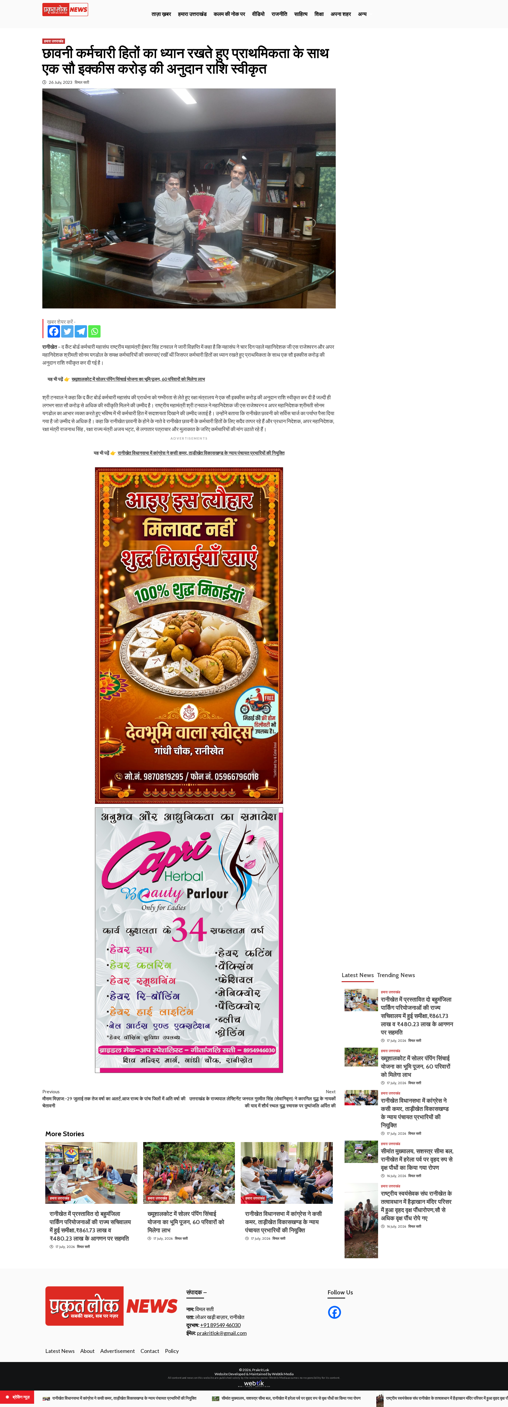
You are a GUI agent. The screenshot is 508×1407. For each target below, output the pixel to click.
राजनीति (279, 14)
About (87, 1351)
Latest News (60, 1351)
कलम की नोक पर (229, 14)
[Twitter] (67, 331)
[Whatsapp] (94, 331)
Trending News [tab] (396, 975)
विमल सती (82, 82)
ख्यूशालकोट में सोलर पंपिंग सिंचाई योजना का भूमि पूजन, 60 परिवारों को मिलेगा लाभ (186, 1222)
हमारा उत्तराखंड (192, 14)
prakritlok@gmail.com (222, 1333)
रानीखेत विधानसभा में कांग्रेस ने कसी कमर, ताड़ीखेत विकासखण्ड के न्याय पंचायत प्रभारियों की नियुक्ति (283, 1222)
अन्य (362, 14)
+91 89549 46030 (220, 1325)
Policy (172, 1351)
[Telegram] (81, 331)
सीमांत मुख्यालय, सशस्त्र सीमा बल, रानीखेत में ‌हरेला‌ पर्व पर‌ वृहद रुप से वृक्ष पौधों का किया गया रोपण (417, 1159)
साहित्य (301, 14)
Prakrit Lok (260, 1370)
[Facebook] (54, 331)
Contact (150, 1351)
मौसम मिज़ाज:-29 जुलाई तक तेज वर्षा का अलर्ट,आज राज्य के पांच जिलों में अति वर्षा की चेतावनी (114, 1099)
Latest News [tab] (358, 975)
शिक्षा (319, 14)
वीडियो (258, 14)
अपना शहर (341, 14)
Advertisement (117, 1351)
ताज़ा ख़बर (161, 14)
